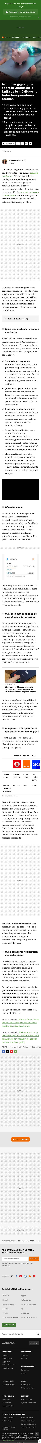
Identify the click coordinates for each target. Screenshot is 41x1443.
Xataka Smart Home (10, 1365)
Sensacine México (27, 1421)
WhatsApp (25, 1313)
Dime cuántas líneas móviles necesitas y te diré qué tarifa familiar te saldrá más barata (20, 1022)
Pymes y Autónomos (28, 1403)
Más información (8, 1441)
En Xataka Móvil (10, 684)
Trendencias (7, 1399)
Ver (21, 1139)
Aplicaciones (26, 1300)
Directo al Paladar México (9, 1428)
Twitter (22, 143)
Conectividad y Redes (29, 1317)
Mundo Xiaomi (8, 1368)
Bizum (7, 37)
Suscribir (34, 1258)
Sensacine (25, 1370)
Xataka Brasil (7, 1421)
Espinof (23, 1373)
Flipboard (26, 143)
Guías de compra (9, 1304)
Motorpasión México (28, 1427)
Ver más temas (9, 1325)
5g (22, 1308)
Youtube (21, 1276)
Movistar (6, 1295)
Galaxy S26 (16, 37)
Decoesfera (7, 1403)
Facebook (18, 143)
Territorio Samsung (28, 1304)
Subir (32, 1343)
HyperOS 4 (37, 37)
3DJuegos (24, 1355)
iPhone (5, 1313)
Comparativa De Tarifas (19, 1047)
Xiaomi (5, 1300)
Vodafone (26, 37)
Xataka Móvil (7, 1358)
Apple (23, 1295)
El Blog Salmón (26, 1399)
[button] (17, 160)
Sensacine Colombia (28, 1424)
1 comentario (10, 144)
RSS (30, 1276)
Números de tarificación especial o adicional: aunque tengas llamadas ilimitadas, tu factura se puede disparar (20, 689)
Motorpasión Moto (27, 1388)
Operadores (36, 1047)
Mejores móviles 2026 (26, 1241)
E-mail (30, 143)
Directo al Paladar (9, 1385)
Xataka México (8, 1417)
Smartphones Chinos (11, 1317)
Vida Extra (24, 1358)
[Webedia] (9, 1344)
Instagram (25, 1276)
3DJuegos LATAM (27, 1417)
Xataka (5, 1355)
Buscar (38, 1334)
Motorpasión (25, 1385)
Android (6, 1308)
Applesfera (6, 1361)
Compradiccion (8, 1406)
